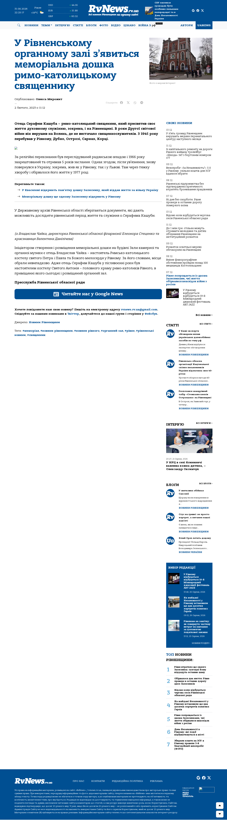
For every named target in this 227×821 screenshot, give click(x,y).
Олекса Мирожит (49, 99)
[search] (18, 25)
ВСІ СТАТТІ (206, 324)
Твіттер (73, 313)
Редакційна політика (127, 781)
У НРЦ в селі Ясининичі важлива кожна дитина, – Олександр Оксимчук (186, 466)
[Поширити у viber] (135, 102)
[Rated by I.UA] (207, 789)
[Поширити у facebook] (121, 102)
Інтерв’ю (62, 25)
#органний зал (112, 330)
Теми (45, 25)
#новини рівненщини (56, 330)
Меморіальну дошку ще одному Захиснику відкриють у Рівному (71, 196)
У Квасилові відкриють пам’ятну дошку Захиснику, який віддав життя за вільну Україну (90, 190)
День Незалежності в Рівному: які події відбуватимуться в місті (189, 732)
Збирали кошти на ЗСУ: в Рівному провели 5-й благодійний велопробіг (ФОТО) (189, 744)
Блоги (91, 25)
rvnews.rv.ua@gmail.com (139, 309)
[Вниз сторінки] (219, 814)
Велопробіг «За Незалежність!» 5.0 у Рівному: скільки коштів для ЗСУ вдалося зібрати (188, 170)
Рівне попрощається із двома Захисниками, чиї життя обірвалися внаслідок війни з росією (186, 280)
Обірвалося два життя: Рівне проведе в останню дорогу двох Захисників (191, 681)
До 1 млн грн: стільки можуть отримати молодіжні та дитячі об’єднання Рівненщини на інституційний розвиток (186, 232)
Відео (116, 25)
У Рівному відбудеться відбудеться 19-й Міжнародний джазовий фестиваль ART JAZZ (197, 297)
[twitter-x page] (202, 11)
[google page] (193, 11)
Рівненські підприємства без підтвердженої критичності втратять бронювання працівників (189, 186)
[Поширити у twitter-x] (128, 102)
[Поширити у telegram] (142, 102)
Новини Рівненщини (44, 322)
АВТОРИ (187, 25)
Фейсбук (151, 313)
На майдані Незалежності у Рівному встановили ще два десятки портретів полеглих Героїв (191, 705)
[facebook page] (197, 11)
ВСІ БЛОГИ (205, 483)
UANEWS (204, 25)
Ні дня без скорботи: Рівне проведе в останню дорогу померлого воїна (184, 202)
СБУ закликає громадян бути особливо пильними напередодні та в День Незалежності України (166, 10)
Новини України (190, 552)
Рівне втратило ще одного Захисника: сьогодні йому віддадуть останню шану (190, 670)
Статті (78, 25)
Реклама (156, 781)
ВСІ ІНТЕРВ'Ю (204, 423)
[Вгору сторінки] (219, 805)
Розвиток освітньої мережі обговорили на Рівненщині (183, 248)
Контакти (98, 781)
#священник (36, 335)
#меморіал (31, 330)
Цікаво (129, 25)
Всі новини (204, 315)
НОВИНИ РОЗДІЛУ (201, 643)
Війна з (150, 25)
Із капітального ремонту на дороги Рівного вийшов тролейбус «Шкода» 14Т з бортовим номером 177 (189, 153)
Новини (31, 25)
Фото (103, 25)
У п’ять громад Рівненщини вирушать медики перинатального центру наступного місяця (189, 136)
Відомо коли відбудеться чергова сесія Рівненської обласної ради (188, 217)
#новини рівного (86, 330)
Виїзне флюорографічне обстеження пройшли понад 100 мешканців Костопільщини (187, 262)
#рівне (130, 330)
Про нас (78, 781)
